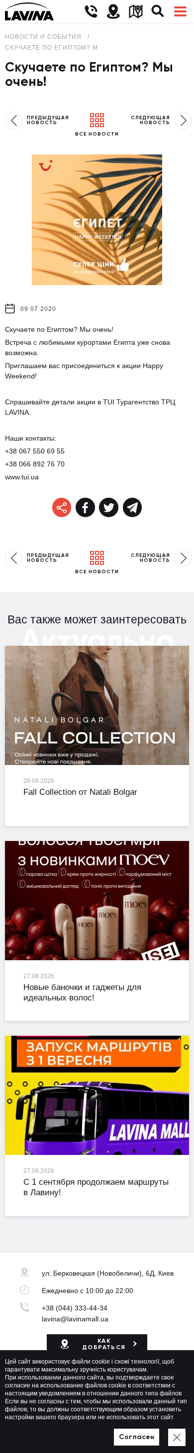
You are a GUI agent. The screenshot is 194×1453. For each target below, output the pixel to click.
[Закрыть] (177, 1437)
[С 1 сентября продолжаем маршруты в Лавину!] (97, 1095)
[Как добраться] (113, 11)
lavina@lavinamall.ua (75, 1319)
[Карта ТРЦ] (135, 11)
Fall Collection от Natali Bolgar (80, 792)
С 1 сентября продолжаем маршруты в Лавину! (96, 1187)
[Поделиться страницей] (85, 507)
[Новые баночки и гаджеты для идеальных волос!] (97, 900)
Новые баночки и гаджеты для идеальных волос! (82, 992)
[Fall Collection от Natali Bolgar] (97, 705)
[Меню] (180, 11)
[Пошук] (158, 11)
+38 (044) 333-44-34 (74, 1308)
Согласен (136, 1437)
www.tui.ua (22, 477)
